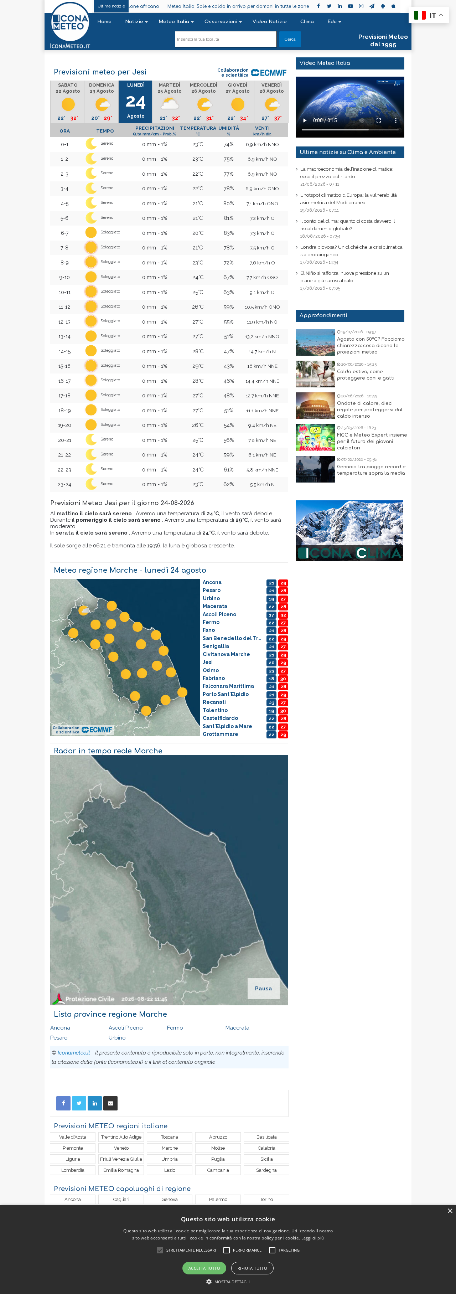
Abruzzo (218, 1137)
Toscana (169, 1137)
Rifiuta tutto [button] (252, 1268)
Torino (266, 1199)
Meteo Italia (174, 21)
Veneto (121, 1148)
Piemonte (73, 1148)
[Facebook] (63, 1103)
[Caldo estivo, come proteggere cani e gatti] (315, 374)
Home (104, 21)
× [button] (449, 1211)
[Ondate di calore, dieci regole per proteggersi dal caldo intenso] (315, 405)
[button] (228, 1281)
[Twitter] (79, 1103)
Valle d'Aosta (72, 1137)
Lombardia (72, 1170)
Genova (170, 1199)
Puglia (218, 1159)
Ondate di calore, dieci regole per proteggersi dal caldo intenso (370, 410)
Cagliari (121, 1199)
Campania (218, 1170)
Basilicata (266, 1137)
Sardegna (266, 1170)
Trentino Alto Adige (121, 1137)
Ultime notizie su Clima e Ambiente (348, 152)
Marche (170, 1148)
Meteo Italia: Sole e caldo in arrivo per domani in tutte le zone (198, 6)
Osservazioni (220, 21)
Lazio (169, 1170)
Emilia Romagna (121, 1170)
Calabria (266, 1148)
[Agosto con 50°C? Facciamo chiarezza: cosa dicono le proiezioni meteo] (315, 342)
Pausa (263, 988)
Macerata (237, 1028)
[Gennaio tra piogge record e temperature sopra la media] (315, 469)
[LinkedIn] (95, 1103)
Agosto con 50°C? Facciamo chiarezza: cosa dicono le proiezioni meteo (371, 346)
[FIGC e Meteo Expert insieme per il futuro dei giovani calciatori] (315, 437)
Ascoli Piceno (126, 1028)
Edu (332, 21)
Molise (218, 1148)
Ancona (60, 1028)
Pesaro (59, 1038)
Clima (307, 21)
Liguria (73, 1159)
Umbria (169, 1159)
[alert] (228, 1249)
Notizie (134, 21)
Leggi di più (312, 1238)
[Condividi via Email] (110, 1103)
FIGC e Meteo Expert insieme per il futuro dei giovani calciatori (372, 441)
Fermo (175, 1028)
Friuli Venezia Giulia (121, 1159)
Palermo (218, 1199)
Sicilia (266, 1159)
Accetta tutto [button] (204, 1268)
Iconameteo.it (74, 1053)
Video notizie (270, 21)
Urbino (117, 1038)
